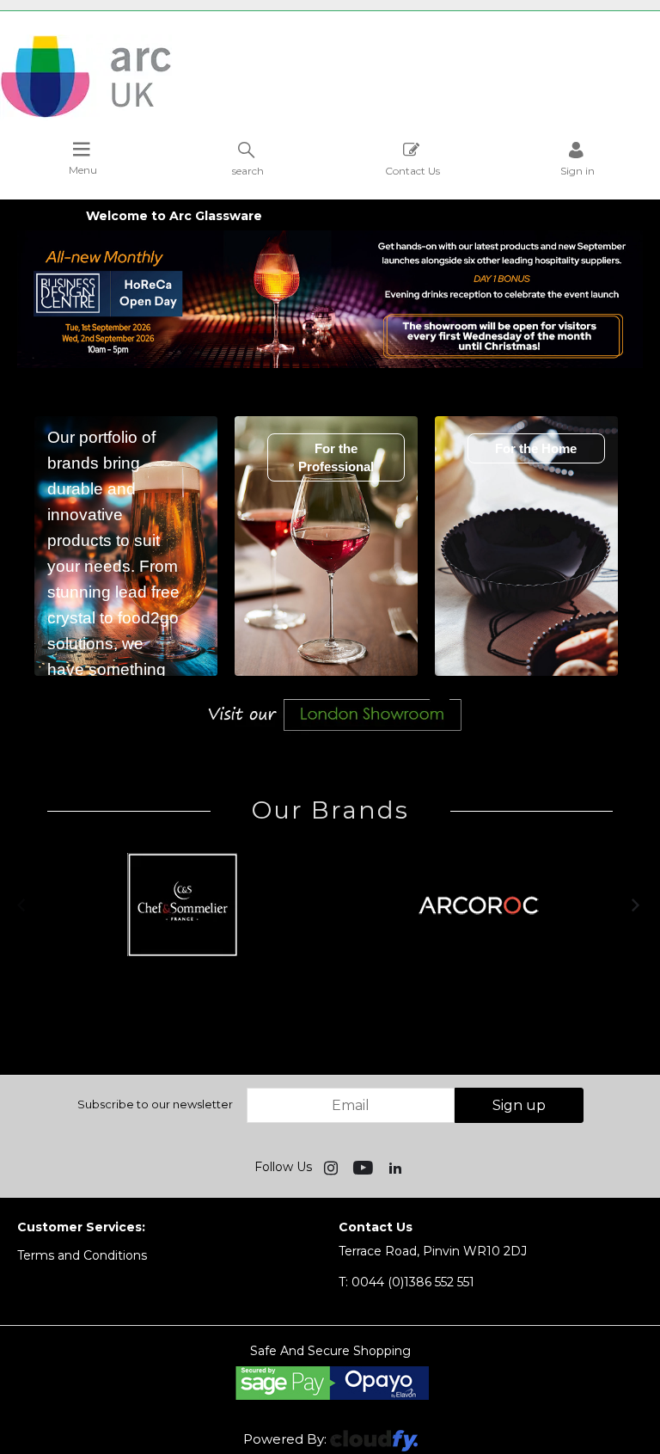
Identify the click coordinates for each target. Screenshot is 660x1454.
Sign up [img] (519, 1105)
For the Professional (336, 457)
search (248, 170)
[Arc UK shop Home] (330, 77)
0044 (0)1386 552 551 (406, 1282)
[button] (22, 904)
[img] (332, 1167)
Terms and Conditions (82, 1255)
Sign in (577, 170)
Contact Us (412, 170)
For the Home (536, 448)
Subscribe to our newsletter (155, 1104)
